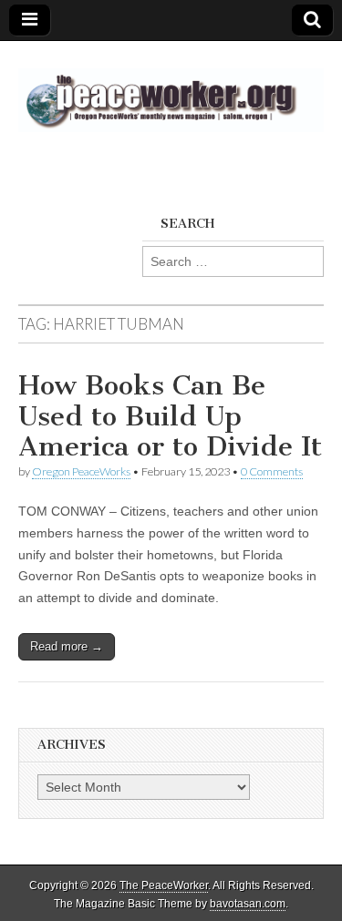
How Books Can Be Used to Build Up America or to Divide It (170, 416)
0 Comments (272, 471)
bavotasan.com (247, 903)
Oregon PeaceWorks (81, 471)
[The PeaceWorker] (171, 90)
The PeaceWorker (163, 885)
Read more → (66, 646)
